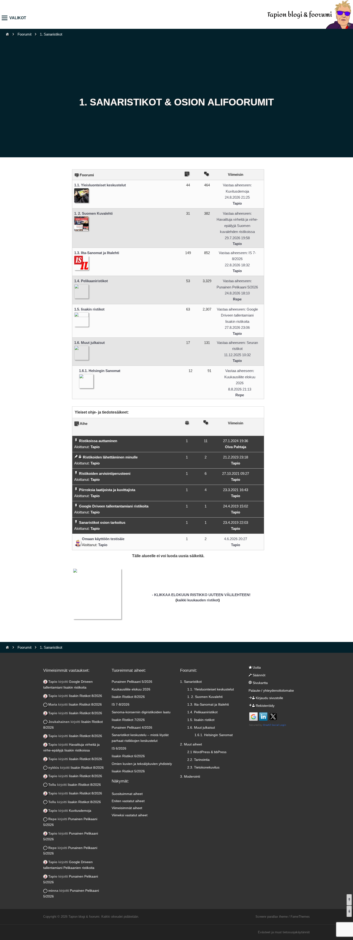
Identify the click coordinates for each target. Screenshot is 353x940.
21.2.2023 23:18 (235, 457)
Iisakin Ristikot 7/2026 (128, 720)
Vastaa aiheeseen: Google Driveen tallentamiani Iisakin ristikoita (237, 315)
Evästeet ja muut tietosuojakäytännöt (284, 932)
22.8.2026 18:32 (237, 265)
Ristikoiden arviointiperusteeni (104, 473)
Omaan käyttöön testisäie (103, 539)
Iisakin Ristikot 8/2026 (85, 696)
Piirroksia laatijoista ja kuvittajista (107, 490)
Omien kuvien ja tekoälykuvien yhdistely (142, 764)
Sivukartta (260, 683)
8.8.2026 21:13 (239, 389)
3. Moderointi (190, 776)
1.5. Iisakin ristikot (89, 309)
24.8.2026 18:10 (237, 293)
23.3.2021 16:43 (235, 490)
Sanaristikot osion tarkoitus (102, 522)
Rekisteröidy (265, 706)
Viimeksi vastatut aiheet (129, 815)
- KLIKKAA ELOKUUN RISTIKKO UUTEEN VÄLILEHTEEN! (201, 595)
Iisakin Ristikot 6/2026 (128, 756)
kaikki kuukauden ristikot (198, 600)
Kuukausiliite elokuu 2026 (131, 689)
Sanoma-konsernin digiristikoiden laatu (141, 712)
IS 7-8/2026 (120, 704)
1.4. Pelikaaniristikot (91, 281)
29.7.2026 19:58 (237, 238)
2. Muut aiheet (191, 744)
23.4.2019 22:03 (235, 522)
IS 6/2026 (119, 748)
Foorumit (24, 34)
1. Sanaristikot (191, 682)
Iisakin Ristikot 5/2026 (128, 771)
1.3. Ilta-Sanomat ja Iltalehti (96, 253)
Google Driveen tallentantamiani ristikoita (113, 506)
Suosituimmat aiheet (127, 794)
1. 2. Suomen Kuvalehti (93, 213)
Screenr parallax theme (272, 916)
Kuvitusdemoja (80, 810)
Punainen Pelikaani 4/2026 (132, 727)
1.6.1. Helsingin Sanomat (99, 371)
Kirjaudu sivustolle (269, 698)
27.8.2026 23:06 (237, 327)
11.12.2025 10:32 (237, 355)
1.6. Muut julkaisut (89, 343)
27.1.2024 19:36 (235, 441)
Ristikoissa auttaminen (98, 441)
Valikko (6, 18)
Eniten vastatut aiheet (128, 801)
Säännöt (259, 675)
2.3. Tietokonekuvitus (203, 767)
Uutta (257, 667)
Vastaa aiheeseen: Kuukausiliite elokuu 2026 (239, 377)
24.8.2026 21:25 (237, 197)
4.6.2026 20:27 (235, 539)
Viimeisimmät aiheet (127, 808)
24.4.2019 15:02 (235, 506)
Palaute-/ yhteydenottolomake (271, 690)
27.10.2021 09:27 (235, 473)
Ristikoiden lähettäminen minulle (110, 457)
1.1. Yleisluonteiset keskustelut (100, 185)
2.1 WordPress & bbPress (206, 752)
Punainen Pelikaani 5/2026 (132, 682)
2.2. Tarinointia (198, 760)
